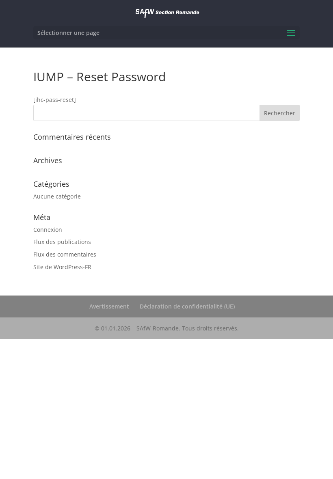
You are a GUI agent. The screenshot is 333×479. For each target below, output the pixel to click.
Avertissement (109, 306)
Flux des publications (62, 242)
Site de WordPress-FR (62, 267)
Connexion (47, 229)
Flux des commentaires (64, 254)
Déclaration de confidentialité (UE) (187, 306)
